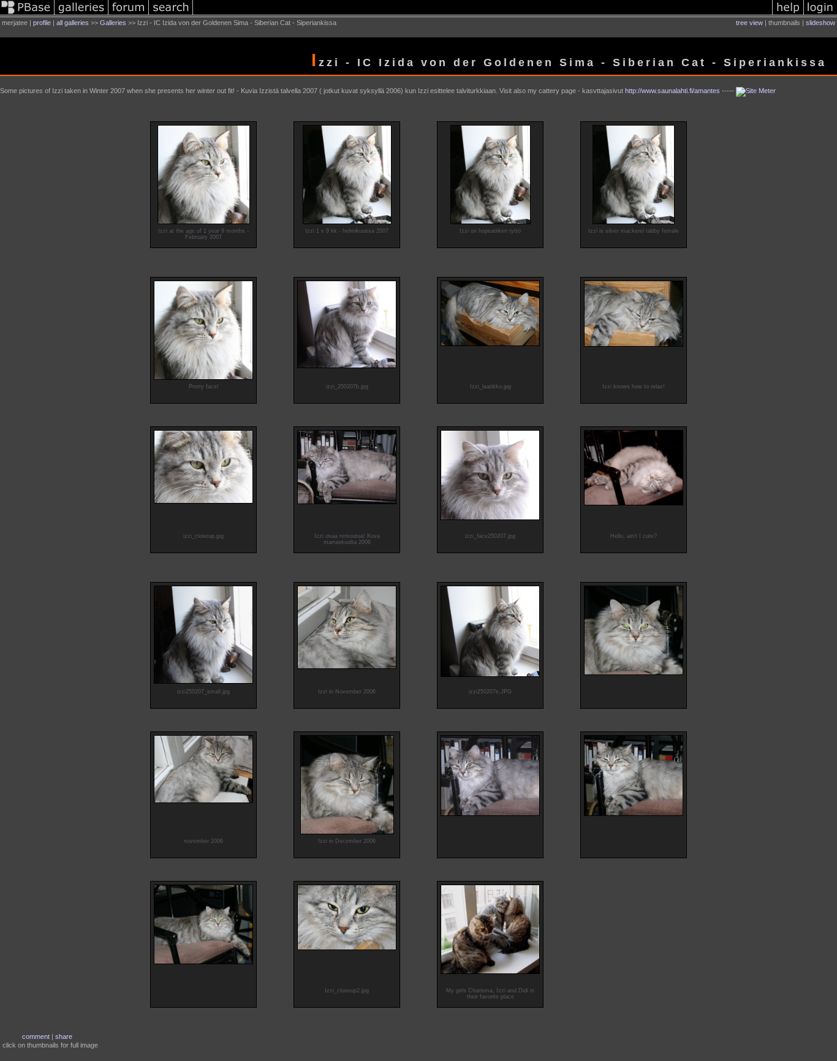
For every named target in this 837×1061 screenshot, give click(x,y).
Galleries (113, 22)
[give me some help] (788, 14)
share (63, 1036)
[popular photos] (482, 14)
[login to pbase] (820, 14)
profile (42, 22)
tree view (749, 22)
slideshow (820, 22)
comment (36, 1036)
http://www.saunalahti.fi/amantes (672, 90)
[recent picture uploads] (81, 14)
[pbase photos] (27, 14)
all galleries (72, 22)
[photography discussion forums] (128, 14)
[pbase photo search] (171, 14)
